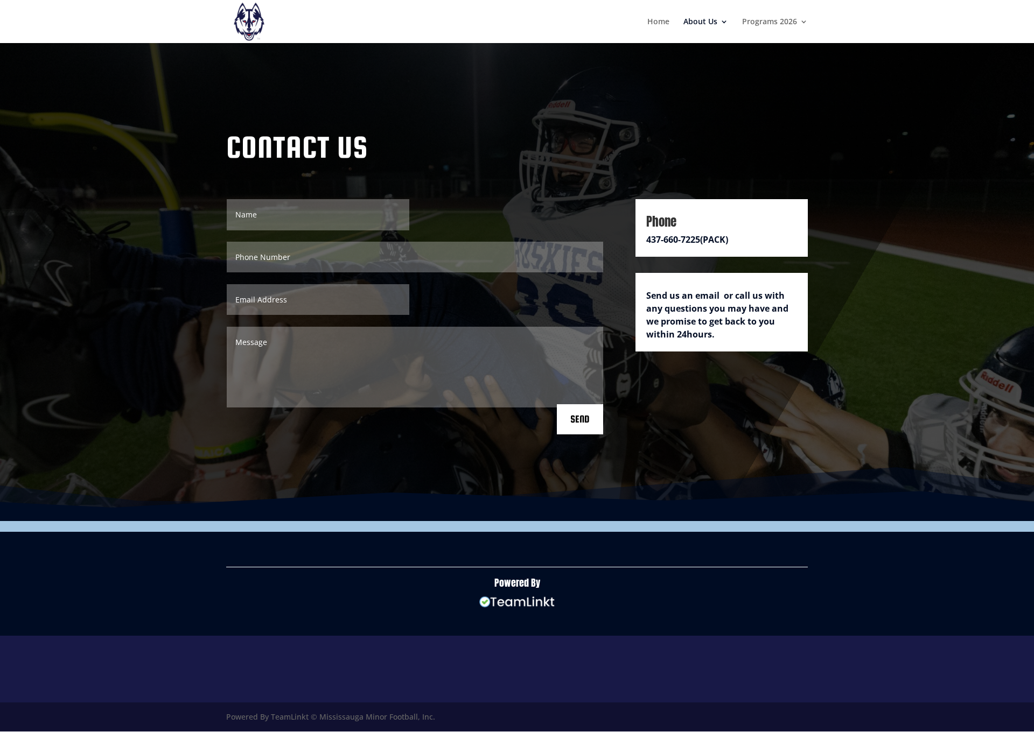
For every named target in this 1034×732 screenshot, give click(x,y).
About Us (700, 22)
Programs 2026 (769, 22)
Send (580, 419)
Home (658, 22)
